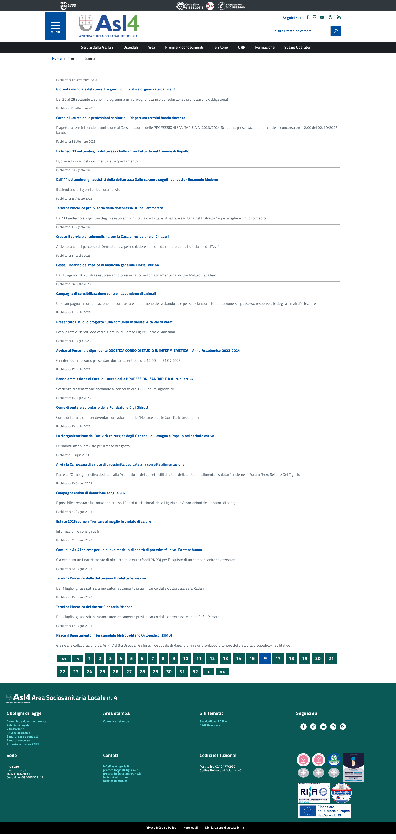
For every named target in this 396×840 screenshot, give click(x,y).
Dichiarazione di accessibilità (224, 827)
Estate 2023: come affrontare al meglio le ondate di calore (103, 521)
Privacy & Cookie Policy (160, 827)
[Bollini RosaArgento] (303, 781)
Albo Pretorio (15, 729)
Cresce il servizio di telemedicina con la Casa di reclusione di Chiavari (112, 236)
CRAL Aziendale (210, 725)
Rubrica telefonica (115, 780)
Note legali (190, 827)
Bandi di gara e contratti (23, 736)
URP (241, 47)
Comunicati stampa (116, 721)
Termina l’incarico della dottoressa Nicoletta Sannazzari (101, 578)
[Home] (109, 25)
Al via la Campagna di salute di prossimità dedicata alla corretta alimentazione (120, 464)
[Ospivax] (334, 766)
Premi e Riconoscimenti (184, 47)
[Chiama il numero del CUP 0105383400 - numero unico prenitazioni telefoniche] (231, 8)
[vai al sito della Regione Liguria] (68, 6)
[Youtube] (322, 17)
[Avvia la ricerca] (336, 31)
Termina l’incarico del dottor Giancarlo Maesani (94, 606)
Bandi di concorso (18, 740)
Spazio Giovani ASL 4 (213, 721)
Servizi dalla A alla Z (97, 47)
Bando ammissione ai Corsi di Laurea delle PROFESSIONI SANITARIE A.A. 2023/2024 (124, 379)
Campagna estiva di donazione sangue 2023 (92, 493)
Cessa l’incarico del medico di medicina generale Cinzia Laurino (107, 265)
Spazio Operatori (298, 47)
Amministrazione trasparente (26, 721)
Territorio (220, 47)
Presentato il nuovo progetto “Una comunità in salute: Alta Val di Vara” (114, 322)
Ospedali (131, 47)
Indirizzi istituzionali (116, 777)
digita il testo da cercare (293, 31)
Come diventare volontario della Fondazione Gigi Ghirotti (103, 407)
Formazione (265, 47)
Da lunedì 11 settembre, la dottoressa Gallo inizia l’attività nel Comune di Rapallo (122, 151)
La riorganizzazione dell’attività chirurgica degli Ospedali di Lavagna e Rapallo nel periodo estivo (135, 436)
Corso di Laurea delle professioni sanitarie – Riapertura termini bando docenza (120, 117)
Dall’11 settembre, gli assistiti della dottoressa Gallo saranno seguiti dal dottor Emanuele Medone (137, 179)
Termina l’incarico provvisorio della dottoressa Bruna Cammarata (109, 208)
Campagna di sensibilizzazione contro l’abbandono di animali (106, 293)
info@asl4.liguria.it (116, 766)
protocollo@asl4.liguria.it (120, 769)
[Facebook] (307, 17)
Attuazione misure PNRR (23, 744)
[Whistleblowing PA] (353, 780)
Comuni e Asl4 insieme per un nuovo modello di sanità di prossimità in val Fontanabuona (129, 549)
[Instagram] (314, 17)
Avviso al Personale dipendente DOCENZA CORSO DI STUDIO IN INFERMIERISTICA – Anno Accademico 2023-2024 (148, 350)
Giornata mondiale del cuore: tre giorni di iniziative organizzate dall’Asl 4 (116, 89)
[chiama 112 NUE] (210, 8)
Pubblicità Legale (18, 725)
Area (151, 47)
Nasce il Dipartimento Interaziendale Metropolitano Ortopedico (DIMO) (114, 635)
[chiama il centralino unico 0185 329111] (190, 8)
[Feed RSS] (339, 17)
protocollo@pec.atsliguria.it (122, 773)
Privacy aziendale (18, 732)
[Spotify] (330, 17)
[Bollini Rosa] (303, 766)
